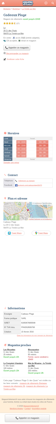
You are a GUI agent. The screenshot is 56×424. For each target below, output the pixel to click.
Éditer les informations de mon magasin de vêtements (35, 335)
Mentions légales (16, 409)
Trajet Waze (16, 233)
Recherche (53, 3)
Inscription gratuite (39, 409)
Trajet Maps (43, 233)
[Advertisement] (28, 97)
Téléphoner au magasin (26, 181)
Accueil (3, 3)
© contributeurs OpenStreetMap (42, 203)
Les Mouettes (9, 350)
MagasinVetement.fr (31, 406)
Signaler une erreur (11, 162)
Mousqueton (33, 350)
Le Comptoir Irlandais (13, 363)
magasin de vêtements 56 (14, 386)
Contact (28, 409)
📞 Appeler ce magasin (27, 418)
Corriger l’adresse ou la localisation (40, 219)
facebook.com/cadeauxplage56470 (30, 185)
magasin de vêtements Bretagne (33, 383)
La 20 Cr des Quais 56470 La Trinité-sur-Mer (13, 31)
